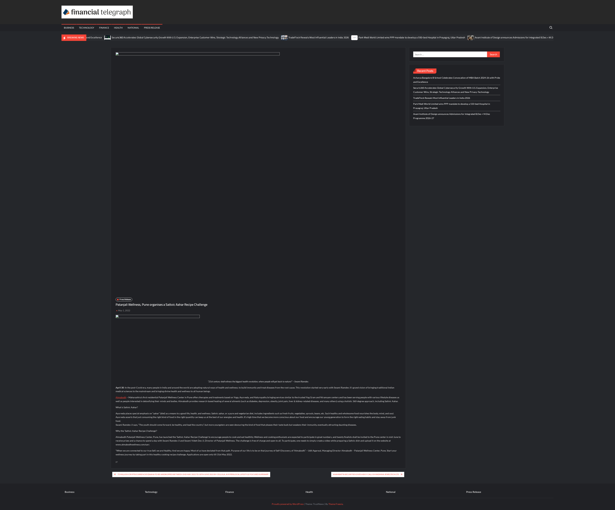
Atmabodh (121, 397)
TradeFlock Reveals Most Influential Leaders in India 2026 (303, 37)
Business (69, 27)
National (133, 27)
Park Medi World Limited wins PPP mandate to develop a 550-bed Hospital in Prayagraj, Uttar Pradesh (396, 37)
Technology (86, 27)
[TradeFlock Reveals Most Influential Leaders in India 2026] (268, 37)
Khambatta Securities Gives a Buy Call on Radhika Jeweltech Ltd (366, 474)
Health (118, 27)
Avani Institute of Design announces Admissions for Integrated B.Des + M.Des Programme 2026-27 (510, 37)
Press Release (152, 27)
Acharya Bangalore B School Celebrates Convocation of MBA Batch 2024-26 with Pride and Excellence (456, 79)
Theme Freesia (335, 504)
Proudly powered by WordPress (288, 504)
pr (117, 461)
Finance (104, 27)
